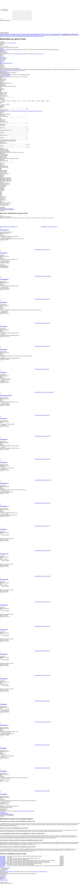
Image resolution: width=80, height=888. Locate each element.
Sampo (41, 36)
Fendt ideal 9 (3, 418)
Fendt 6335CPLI (4, 279)
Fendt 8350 (3, 372)
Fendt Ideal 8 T (4, 439)
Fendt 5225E (3, 704)
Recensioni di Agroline (33, 871)
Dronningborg (15, 36)
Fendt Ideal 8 (3, 302)
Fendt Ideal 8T (4, 605)
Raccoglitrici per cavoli (38, 35)
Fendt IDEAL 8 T (4, 725)
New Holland (37, 36)
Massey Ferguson (30, 36)
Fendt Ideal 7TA (4, 553)
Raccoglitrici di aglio (47, 35)
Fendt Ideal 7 (3, 529)
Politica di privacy (12, 871)
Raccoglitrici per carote (59, 34)
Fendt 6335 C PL (4, 230)
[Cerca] (22, 15)
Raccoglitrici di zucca (43, 34)
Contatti (8, 867)
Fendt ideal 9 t (4, 462)
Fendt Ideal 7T (4, 654)
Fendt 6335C (3, 771)
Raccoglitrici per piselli (19, 35)
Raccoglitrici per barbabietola (33, 34)
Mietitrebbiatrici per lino (57, 35)
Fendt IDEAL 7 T (4, 506)
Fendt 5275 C (3, 253)
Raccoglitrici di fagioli (28, 35)
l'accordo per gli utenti (29, 811)
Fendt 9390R (3, 794)
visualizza (2, 207)
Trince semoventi (23, 34)
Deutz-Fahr (9, 36)
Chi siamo (2, 867)
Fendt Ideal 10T (4, 579)
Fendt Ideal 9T (4, 629)
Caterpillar (2, 36)
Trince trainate (51, 34)
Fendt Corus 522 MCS (6, 395)
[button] (40, 26)
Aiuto (5, 867)
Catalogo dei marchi (43, 871)
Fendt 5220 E (3, 326)
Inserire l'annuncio (4, 267)
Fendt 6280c (3, 748)
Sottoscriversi (3, 809)
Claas (6, 36)
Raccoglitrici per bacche (10, 35)
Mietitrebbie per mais (68, 34)
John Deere (20, 36)
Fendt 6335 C (3, 349)
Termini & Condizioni (4, 871)
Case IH (77, 35)
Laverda (25, 36)
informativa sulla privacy (19, 811)
